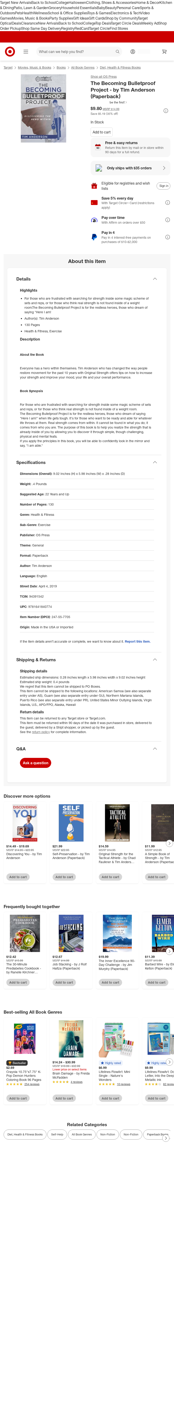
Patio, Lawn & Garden (31, 7)
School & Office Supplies (67, 13)
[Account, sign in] (142, 52)
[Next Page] (169, 843)
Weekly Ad (149, 23)
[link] (109, 102)
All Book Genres (82, 67)
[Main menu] (26, 52)
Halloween (77, 2)
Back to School (43, 2)
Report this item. (138, 641)
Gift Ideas (81, 18)
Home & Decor (148, 2)
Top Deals (103, 23)
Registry (68, 28)
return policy (41, 732)
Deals (16, 23)
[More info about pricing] (165, 110)
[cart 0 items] (164, 52)
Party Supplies (61, 18)
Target (8, 67)
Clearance (29, 23)
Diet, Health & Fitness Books (120, 67)
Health (27, 13)
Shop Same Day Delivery (41, 28)
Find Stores (119, 28)
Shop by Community (121, 18)
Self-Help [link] (57, 1134)
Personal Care (128, 7)
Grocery (54, 7)
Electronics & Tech (125, 13)
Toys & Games (99, 13)
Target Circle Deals (126, 23)
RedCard (82, 28)
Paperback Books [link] (157, 1134)
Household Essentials (79, 7)
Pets (18, 13)
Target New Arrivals (15, 2)
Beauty (111, 7)
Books (61, 67)
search (118, 52)
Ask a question (35, 763)
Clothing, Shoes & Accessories (111, 2)
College (62, 2)
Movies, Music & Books (30, 18)
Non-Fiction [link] (107, 1134)
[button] (109, 102)
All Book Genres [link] (82, 1134)
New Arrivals (48, 23)
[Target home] (10, 51)
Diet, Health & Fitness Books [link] (25, 1134)
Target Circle (99, 28)
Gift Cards (97, 18)
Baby (101, 7)
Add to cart (102, 132)
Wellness (40, 13)
